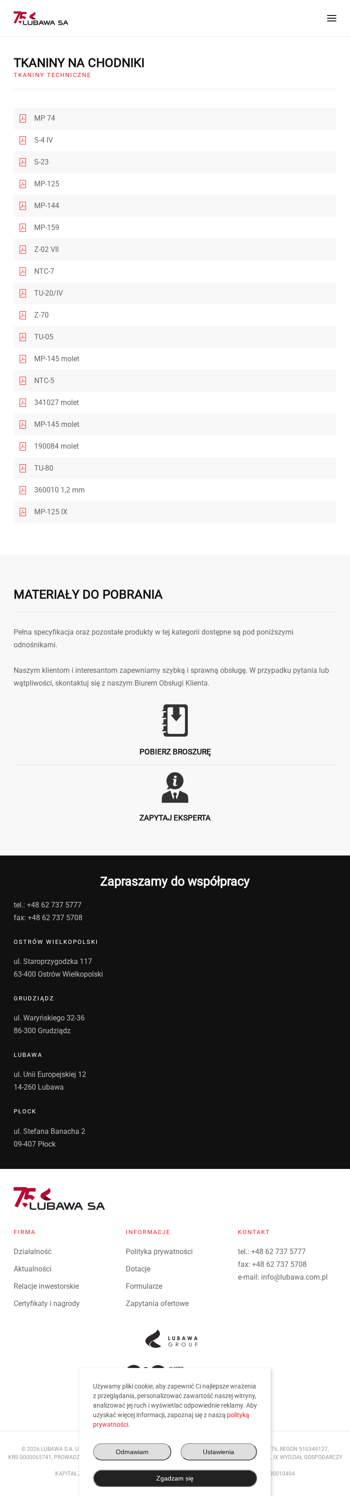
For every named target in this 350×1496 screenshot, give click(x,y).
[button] (331, 18)
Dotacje (138, 1269)
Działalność (32, 1251)
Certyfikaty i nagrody (47, 1303)
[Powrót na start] (41, 18)
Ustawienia (218, 1451)
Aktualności (32, 1269)
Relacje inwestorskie (46, 1286)
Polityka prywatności (159, 1251)
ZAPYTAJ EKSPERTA (175, 817)
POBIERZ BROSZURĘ (175, 751)
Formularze (144, 1286)
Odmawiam (132, 1451)
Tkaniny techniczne (52, 75)
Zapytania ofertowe (157, 1303)
